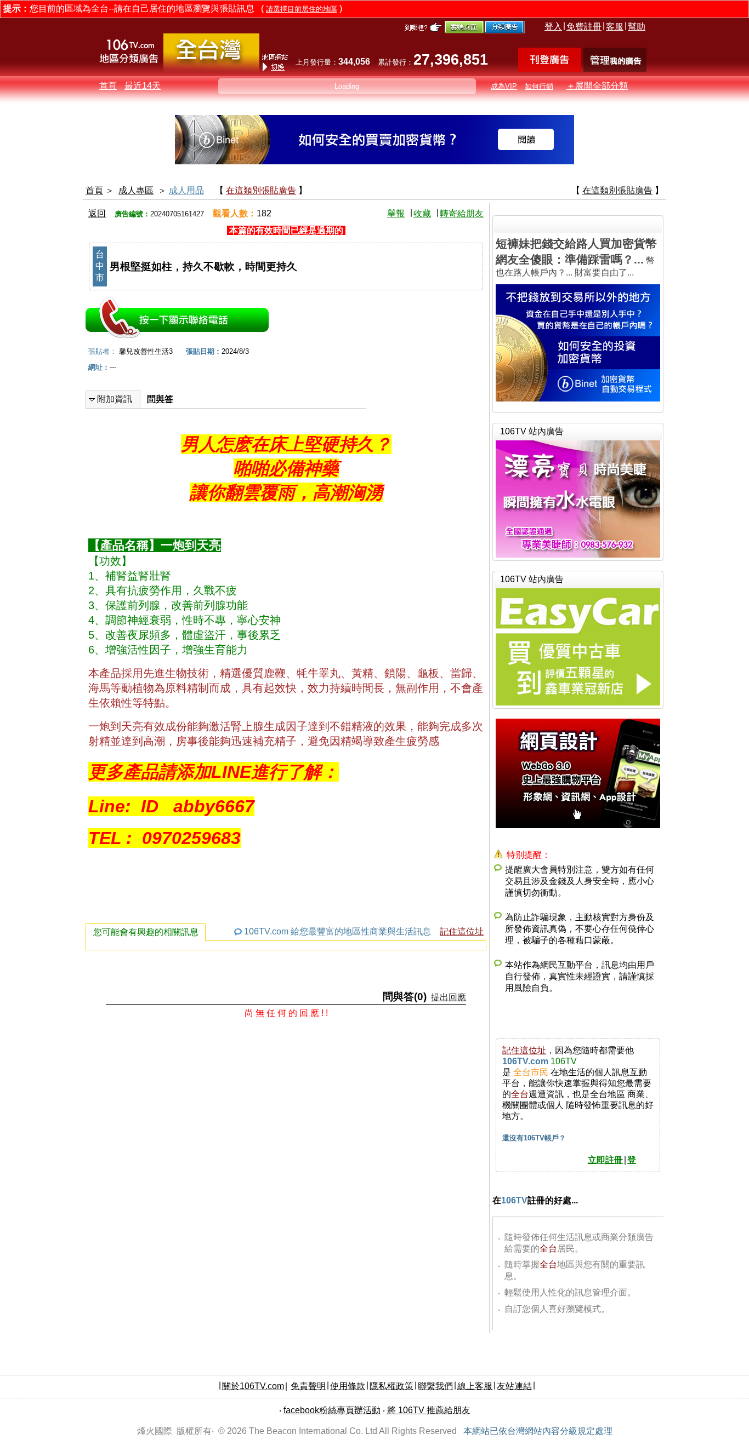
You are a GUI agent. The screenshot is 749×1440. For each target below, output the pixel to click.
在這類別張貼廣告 (261, 190)
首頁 (108, 85)
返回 (97, 213)
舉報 (396, 213)
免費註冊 (584, 26)
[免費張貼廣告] (549, 68)
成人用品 (186, 190)
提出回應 (448, 997)
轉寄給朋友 (462, 213)
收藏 (422, 213)
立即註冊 (605, 1159)
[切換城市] (211, 69)
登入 (553, 26)
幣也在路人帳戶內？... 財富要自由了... (576, 257)
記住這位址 (462, 931)
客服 (614, 26)
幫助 (636, 26)
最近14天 (142, 85)
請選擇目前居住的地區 (301, 9)
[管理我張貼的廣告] (614, 68)
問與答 (160, 399)
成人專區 (136, 190)
